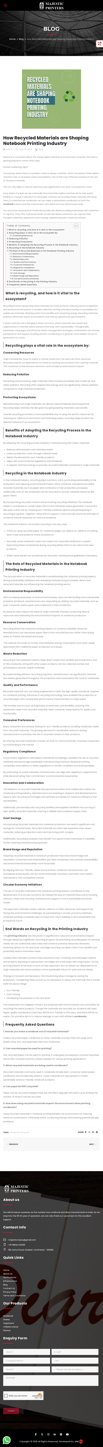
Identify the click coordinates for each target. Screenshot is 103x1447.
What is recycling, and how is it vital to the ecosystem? (37, 230)
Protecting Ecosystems (21, 241)
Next (91, 1144)
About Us (7, 1273)
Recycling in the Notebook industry (26, 248)
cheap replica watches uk (49, 157)
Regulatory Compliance (24, 267)
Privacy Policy (9, 1291)
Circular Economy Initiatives (26, 279)
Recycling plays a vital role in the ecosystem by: (33, 233)
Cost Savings (19, 273)
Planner (7, 1330)
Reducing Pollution (19, 238)
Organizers (8, 1323)
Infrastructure (10, 1281)
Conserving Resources (23, 235)
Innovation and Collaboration (26, 270)
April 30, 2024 (25, 149)
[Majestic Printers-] (51, 5)
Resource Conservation (24, 256)
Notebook (14, 1132)
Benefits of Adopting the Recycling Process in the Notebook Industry (43, 245)
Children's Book (10, 1326)
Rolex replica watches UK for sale (69, 193)
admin (9, 149)
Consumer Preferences (23, 265)
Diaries (6, 1319)
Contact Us (9, 1288)
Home (12, 39)
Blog (21, 39)
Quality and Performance (25, 262)
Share (81, 1132)
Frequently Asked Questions (23, 284)
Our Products (9, 1277)
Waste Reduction (21, 259)
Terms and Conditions (14, 1295)
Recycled (24, 1132)
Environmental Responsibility (26, 254)
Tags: (6, 1132)
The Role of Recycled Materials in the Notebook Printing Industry (41, 251)
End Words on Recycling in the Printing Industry (33, 281)
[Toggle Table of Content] (75, 226)
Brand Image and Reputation (26, 276)
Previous (13, 1144)
